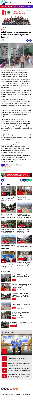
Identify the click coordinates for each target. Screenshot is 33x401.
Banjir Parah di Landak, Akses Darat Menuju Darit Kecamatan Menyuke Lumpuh (8, 231)
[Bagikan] (30, 40)
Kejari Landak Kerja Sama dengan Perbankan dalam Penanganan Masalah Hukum (8, 266)
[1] (27, 40)
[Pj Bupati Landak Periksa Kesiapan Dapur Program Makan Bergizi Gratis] (24, 256)
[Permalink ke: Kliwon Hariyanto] (3, 40)
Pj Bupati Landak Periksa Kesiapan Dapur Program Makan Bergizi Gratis (24, 264)
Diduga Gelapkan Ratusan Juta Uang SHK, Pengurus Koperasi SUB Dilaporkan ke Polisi (19, 369)
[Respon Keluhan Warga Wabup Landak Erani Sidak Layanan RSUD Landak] (8, 191)
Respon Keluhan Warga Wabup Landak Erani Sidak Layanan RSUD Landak (7, 198)
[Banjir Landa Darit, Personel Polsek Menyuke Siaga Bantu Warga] (24, 239)
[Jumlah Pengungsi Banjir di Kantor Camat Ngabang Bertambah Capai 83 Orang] (24, 190)
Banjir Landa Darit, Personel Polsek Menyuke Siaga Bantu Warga (24, 246)
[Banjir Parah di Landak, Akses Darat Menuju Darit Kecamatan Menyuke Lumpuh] (8, 224)
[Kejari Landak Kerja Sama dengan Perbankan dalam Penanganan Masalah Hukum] (8, 257)
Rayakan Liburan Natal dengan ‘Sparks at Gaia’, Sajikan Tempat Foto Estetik (19, 375)
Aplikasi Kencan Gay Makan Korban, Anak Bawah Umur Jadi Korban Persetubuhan (18, 357)
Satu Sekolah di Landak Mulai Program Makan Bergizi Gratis (23, 231)
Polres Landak (6, 166)
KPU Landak (19, 164)
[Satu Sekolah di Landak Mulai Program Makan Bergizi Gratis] (24, 224)
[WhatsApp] (30, 180)
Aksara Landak (21, 226)
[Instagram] (14, 389)
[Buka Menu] (28, 2)
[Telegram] (27, 180)
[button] (26, 2)
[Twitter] (24, 180)
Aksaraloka (10, 164)
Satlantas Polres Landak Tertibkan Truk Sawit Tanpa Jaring (8, 247)
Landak (3, 29)
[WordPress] (11, 389)
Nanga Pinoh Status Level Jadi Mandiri (18, 363)
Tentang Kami (26, 394)
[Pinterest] (8, 389)
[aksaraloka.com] (9, 2)
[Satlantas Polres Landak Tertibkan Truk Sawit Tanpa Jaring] (8, 239)
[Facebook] (21, 180)
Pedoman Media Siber (7, 394)
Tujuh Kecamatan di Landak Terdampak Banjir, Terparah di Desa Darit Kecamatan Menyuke (24, 215)
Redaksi (18, 394)
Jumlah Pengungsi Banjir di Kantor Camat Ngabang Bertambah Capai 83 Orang (24, 197)
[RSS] (16, 389)
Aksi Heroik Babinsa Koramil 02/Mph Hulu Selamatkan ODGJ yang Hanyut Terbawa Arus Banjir (8, 216)
